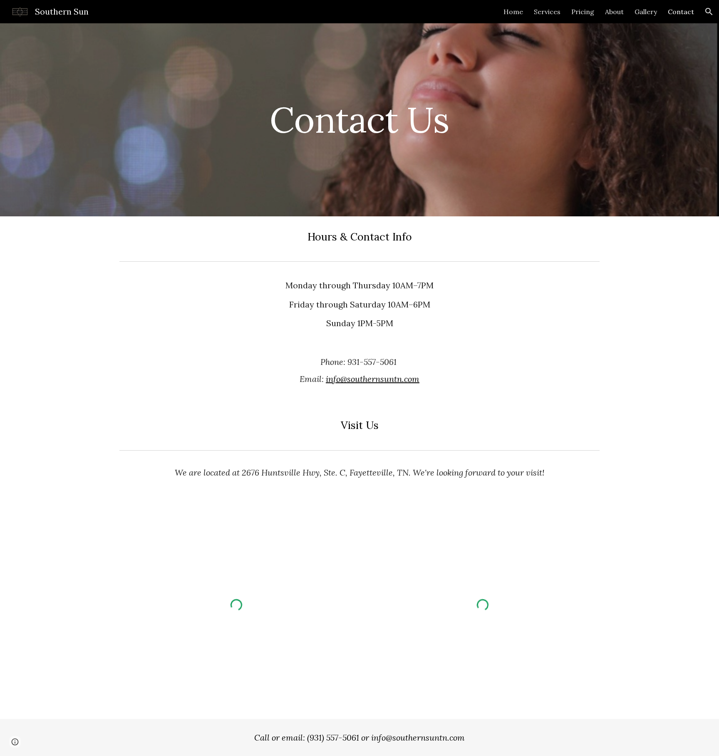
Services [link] (547, 11)
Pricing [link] (582, 11)
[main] (359, 120)
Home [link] (513, 11)
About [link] (614, 11)
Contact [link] (681, 11)
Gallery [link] (646, 11)
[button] (709, 12)
